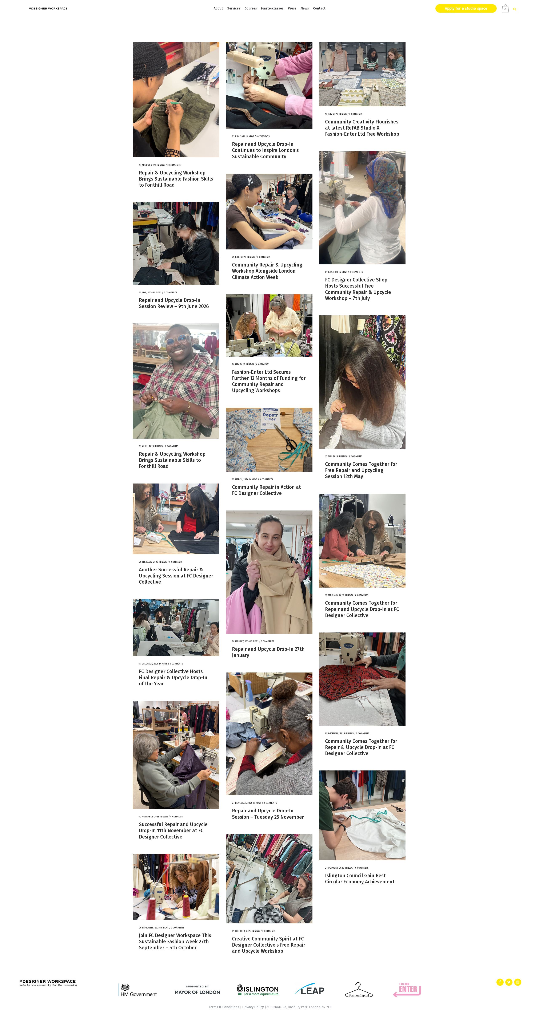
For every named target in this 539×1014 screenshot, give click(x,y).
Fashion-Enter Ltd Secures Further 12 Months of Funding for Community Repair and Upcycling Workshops (269, 381)
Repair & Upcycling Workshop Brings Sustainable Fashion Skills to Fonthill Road (176, 179)
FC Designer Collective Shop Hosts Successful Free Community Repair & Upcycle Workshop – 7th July (358, 289)
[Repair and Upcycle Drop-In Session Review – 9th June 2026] (176, 243)
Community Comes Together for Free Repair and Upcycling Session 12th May (361, 470)
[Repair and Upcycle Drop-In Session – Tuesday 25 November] (269, 734)
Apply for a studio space (466, 8)
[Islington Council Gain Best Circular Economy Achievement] (362, 815)
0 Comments (174, 165)
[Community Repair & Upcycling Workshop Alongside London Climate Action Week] (269, 211)
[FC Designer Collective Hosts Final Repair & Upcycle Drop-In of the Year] (176, 627)
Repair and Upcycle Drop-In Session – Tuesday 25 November (268, 814)
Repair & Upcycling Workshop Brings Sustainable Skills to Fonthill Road (172, 460)
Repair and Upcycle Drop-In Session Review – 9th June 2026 (174, 303)
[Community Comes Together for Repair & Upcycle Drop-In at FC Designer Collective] (362, 679)
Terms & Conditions (224, 1007)
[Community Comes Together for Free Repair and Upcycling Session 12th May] (362, 382)
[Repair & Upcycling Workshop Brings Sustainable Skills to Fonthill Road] (176, 380)
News (162, 165)
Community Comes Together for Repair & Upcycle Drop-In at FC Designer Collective (361, 747)
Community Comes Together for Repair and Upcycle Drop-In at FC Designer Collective (362, 609)
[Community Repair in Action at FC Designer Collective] (269, 440)
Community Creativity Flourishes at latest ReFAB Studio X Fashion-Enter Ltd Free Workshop (362, 128)
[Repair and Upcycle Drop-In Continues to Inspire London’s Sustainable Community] (269, 85)
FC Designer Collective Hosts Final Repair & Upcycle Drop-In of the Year (173, 677)
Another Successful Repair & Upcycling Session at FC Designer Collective (176, 576)
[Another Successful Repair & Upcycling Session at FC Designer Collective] (176, 519)
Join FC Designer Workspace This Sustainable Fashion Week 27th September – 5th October (175, 941)
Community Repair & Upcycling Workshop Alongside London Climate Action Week (267, 271)
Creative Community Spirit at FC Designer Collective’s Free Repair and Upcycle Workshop (268, 945)
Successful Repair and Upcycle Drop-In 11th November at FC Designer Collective (173, 830)
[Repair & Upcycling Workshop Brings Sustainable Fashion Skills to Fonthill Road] (176, 99)
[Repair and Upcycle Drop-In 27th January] (269, 572)
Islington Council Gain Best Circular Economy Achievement (360, 879)
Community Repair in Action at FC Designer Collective (266, 490)
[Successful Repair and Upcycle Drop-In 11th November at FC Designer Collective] (176, 755)
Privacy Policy (253, 1007)
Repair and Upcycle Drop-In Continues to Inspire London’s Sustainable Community (265, 150)
